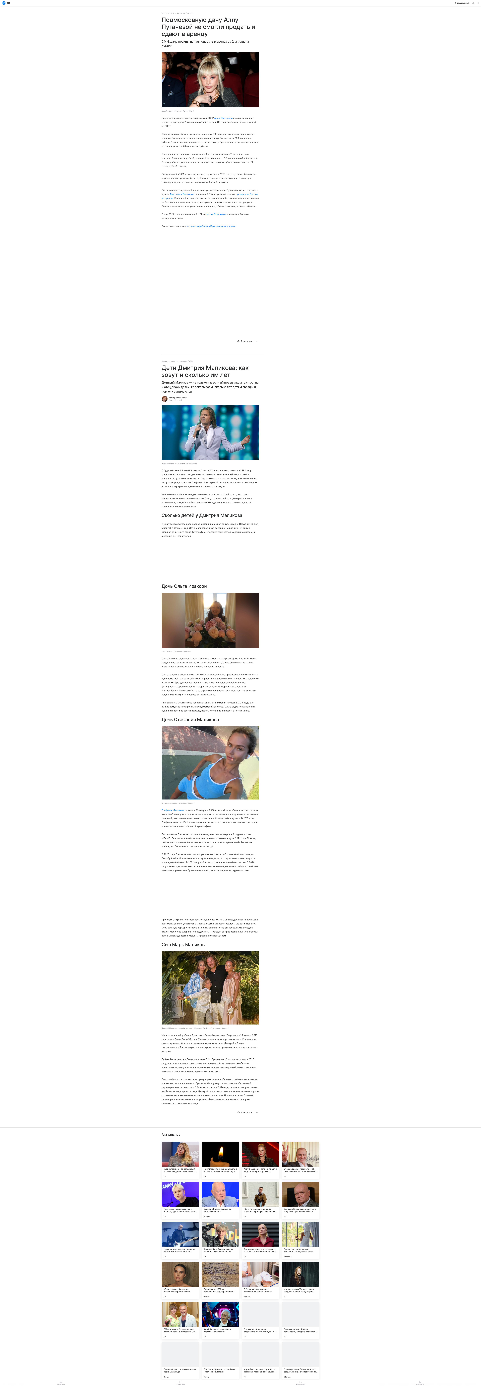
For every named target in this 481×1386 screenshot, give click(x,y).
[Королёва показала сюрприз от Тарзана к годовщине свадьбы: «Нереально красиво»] (260, 1360)
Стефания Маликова (173, 810)
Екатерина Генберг (178, 397)
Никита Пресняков (215, 214)
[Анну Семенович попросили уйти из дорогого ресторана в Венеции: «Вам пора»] (260, 1160)
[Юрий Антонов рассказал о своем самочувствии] (220, 1320)
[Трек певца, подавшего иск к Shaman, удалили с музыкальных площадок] (180, 1200)
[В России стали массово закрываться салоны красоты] (260, 1280)
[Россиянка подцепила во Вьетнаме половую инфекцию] (300, 1240)
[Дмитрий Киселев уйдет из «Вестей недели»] (220, 1200)
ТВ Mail (190, 361)
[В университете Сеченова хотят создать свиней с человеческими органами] (300, 1360)
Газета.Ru (190, 13)
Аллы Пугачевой (223, 118)
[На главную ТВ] (8, 3)
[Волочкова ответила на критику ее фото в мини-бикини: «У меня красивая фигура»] (260, 1240)
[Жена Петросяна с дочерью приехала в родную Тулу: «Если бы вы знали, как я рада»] (260, 1200)
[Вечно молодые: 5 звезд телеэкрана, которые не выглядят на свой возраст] (300, 1320)
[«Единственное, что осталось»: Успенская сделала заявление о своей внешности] (180, 1160)
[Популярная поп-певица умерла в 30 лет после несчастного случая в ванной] (220, 1160)
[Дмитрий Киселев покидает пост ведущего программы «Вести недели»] (300, 1200)
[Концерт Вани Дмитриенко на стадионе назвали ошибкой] (220, 1240)
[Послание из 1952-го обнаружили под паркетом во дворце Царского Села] (220, 1280)
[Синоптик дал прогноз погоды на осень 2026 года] (180, 1360)
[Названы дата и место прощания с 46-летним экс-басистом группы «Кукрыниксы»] (180, 1240)
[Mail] (4, 3)
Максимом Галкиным (182, 194)
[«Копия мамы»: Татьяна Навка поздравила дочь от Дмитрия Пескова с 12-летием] (300, 1280)
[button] (210, 80)
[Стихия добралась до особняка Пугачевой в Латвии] (220, 1360)
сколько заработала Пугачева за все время (211, 226)
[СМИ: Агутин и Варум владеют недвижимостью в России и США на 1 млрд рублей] (180, 1320)
